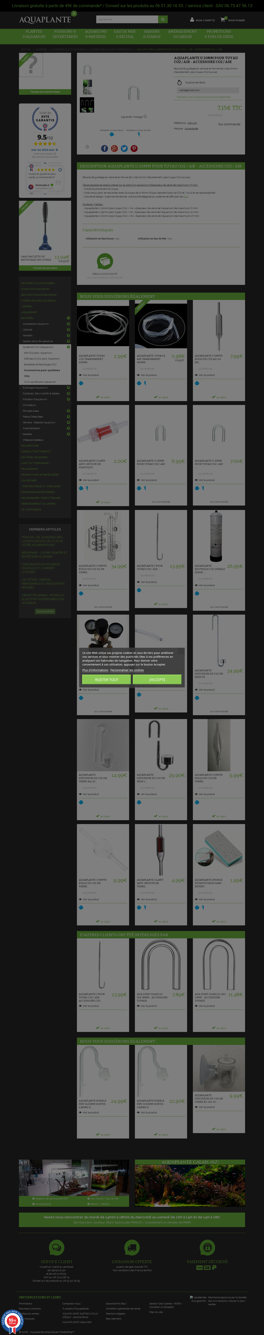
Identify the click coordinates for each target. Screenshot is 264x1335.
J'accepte (157, 679)
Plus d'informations (95, 670)
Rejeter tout (106, 679)
